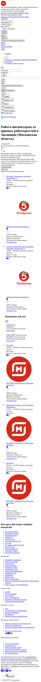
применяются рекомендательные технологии (18, 658)
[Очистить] (4, 75)
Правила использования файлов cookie (15, 17)
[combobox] (10, 70)
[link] (4, 38)
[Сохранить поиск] (3, 80)
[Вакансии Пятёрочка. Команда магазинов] (22, 207)
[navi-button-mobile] (3, 49)
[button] (3, 43)
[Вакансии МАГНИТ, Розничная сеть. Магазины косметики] (22, 429)
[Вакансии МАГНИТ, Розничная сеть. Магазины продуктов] (22, 369)
